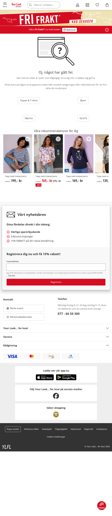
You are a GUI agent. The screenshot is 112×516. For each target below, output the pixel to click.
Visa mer (11, 275)
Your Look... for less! (15, 328)
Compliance (101, 429)
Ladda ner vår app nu (56, 370)
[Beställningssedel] (87, 5)
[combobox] (47, 5)
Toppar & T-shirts (29, 100)
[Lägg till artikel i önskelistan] (27, 139)
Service (7, 336)
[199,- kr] (17, 153)
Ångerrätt (88, 429)
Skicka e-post (17, 309)
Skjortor (29, 118)
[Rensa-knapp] (57, 5)
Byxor (83, 100)
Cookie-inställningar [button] (56, 436)
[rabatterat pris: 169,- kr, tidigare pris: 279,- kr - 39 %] (48, 153)
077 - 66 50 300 (69, 313)
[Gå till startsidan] (16, 5)
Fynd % (83, 118)
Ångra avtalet (13, 429)
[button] (5, 5)
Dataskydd (47, 429)
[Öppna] (107, 30)
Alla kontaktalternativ (21, 316)
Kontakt (8, 299)
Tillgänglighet (61, 429)
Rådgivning (10, 345)
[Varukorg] (107, 5)
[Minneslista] (97, 5)
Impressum (76, 429)
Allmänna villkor (31, 429)
